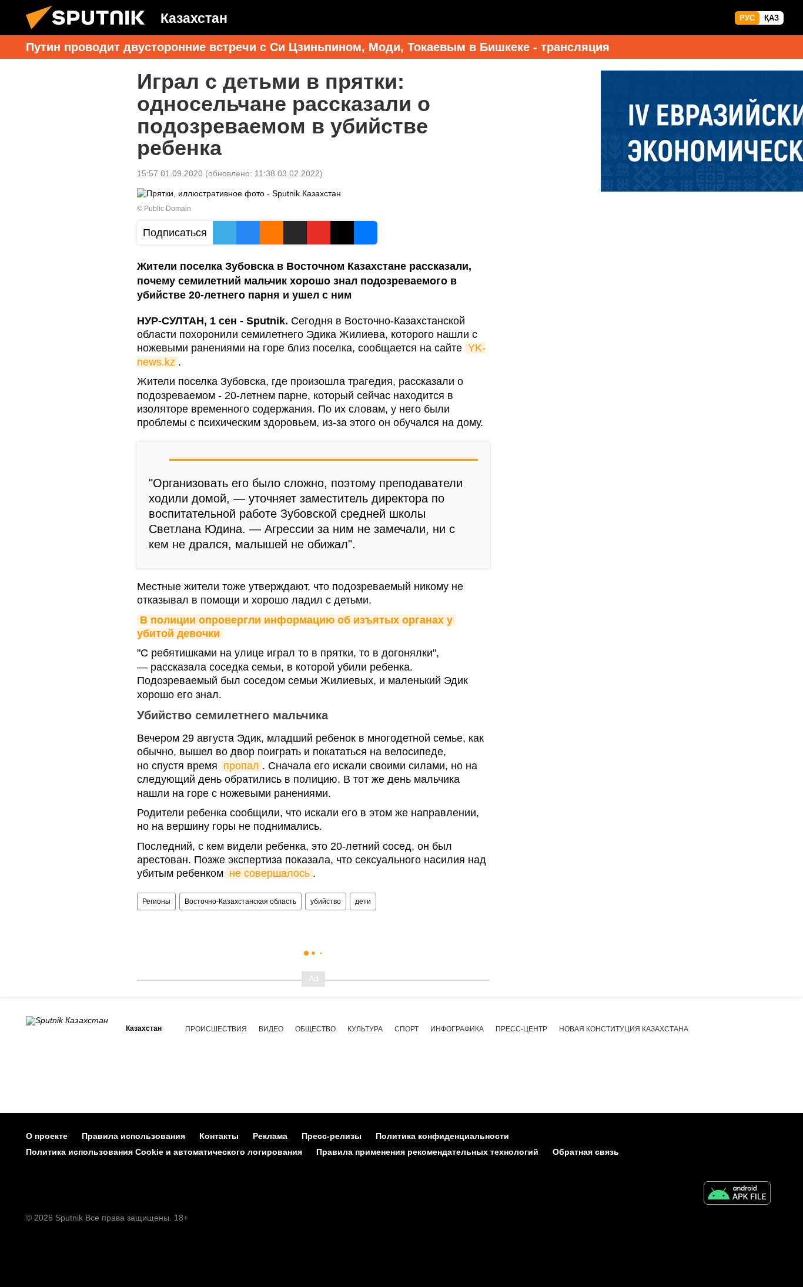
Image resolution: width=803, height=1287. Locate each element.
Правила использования (133, 1136)
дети (363, 901)
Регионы (156, 901)
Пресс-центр (521, 1029)
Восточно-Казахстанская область (240, 901)
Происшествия (216, 1029)
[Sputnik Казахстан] (89, 32)
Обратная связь (586, 1152)
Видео (271, 1029)
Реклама (270, 1136)
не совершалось (269, 873)
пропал (241, 766)
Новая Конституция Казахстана (623, 1029)
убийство (325, 901)
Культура (365, 1029)
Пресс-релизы (332, 1136)
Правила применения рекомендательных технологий (427, 1152)
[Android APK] (737, 1194)
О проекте (47, 1136)
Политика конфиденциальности (442, 1136)
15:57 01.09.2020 (170, 173)
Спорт (406, 1029)
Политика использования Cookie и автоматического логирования (164, 1152)
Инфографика (457, 1029)
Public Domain (167, 209)
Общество (315, 1029)
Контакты (219, 1136)
